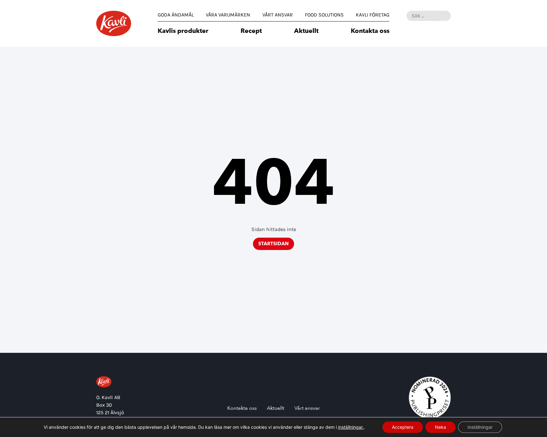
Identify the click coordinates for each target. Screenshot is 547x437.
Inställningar (480, 427)
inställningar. (351, 427)
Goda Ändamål (176, 15)
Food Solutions (324, 15)
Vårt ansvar (277, 15)
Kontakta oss (370, 31)
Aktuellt (306, 31)
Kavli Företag (372, 15)
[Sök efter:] (428, 16)
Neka (440, 427)
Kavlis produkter (183, 31)
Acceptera (402, 427)
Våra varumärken (228, 15)
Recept (251, 31)
